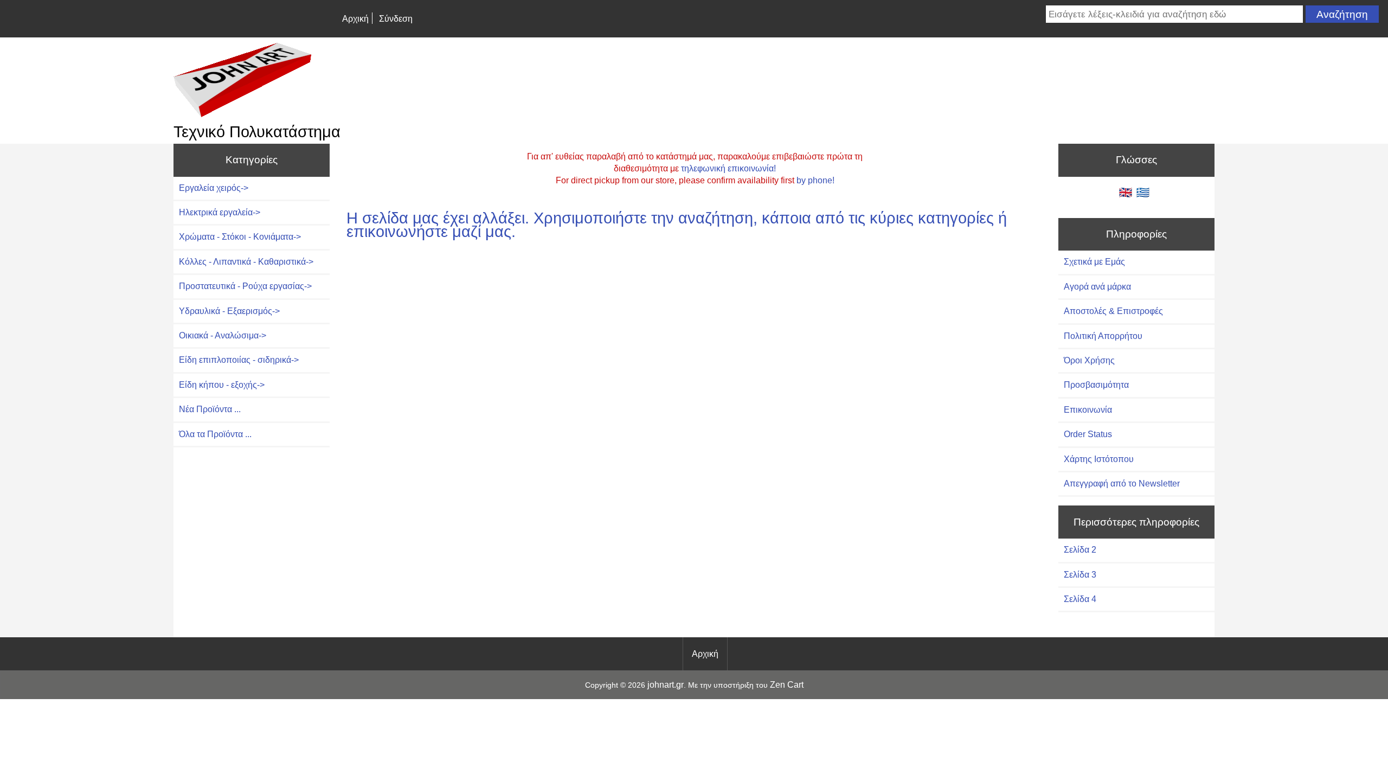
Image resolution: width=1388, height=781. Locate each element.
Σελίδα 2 (1080, 549)
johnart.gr (665, 684)
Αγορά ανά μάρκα (1097, 286)
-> (239, 359)
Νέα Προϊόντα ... (210, 409)
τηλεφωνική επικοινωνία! (728, 168)
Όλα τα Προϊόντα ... (215, 434)
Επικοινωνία (1088, 409)
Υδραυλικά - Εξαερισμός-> (229, 311)
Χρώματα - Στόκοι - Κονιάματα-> (240, 236)
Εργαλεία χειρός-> (213, 188)
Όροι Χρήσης (1089, 360)
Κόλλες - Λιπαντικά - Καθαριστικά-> (246, 261)
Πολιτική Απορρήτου (1103, 336)
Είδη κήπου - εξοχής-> (222, 384)
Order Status (1088, 434)
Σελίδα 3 (1080, 574)
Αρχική (355, 18)
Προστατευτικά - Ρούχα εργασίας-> (245, 286)
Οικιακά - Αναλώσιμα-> (222, 335)
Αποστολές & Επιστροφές (1113, 311)
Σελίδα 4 (1080, 599)
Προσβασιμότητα (1096, 384)
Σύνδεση (396, 18)
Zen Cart (787, 684)
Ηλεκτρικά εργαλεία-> (219, 212)
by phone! (815, 180)
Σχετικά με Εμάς (1094, 261)
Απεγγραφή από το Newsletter (1122, 483)
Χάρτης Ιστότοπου (1099, 459)
